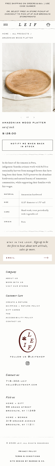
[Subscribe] (47, 257)
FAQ (8, 314)
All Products (20, 34)
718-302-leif (16, 381)
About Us (12, 278)
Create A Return (17, 302)
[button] (6, 24)
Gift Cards (13, 310)
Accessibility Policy (19, 318)
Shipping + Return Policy (23, 306)
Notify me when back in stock (28, 145)
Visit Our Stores (17, 286)
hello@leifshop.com (21, 385)
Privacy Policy (27, 451)
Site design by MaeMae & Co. (27, 461)
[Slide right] (34, 117)
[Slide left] (21, 117)
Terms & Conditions (27, 456)
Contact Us (13, 321)
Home (5, 34)
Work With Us (14, 282)
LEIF (19, 443)
